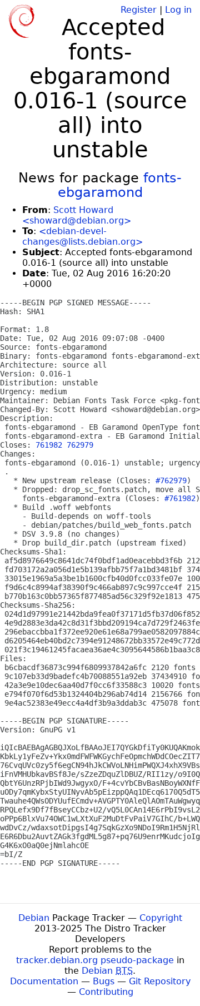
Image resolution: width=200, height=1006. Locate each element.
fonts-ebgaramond (120, 185)
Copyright (160, 918)
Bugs (103, 981)
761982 (49, 444)
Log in (178, 9)
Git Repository (160, 981)
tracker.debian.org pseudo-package (95, 960)
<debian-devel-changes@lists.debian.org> (82, 236)
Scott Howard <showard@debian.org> (76, 215)
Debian (33, 918)
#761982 (180, 498)
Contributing (106, 992)
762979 (80, 444)
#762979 (171, 480)
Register (139, 9)
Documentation (44, 981)
